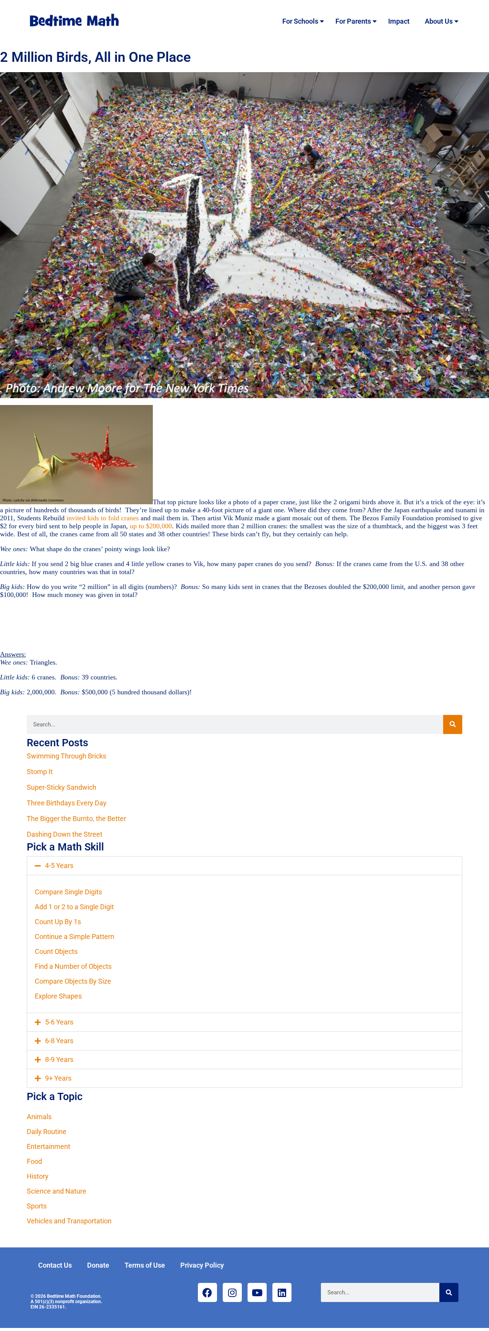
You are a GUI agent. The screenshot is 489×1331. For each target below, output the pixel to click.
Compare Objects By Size (73, 981)
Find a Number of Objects (73, 966)
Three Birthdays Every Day (67, 803)
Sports (37, 1206)
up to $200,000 (151, 526)
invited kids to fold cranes (103, 518)
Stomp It (40, 772)
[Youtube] (257, 1292)
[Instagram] (232, 1292)
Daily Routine (46, 1132)
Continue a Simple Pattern (74, 937)
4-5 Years (59, 866)
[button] (244, 866)
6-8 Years (59, 1041)
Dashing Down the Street (64, 834)
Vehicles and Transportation (69, 1221)
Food (34, 1161)
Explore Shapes (58, 996)
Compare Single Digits (68, 892)
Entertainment (48, 1146)
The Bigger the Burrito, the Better (76, 819)
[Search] (452, 724)
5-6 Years (59, 1022)
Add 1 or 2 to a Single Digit (74, 907)
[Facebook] (207, 1292)
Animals (39, 1117)
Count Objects (56, 951)
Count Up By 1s (58, 922)
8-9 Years (59, 1059)
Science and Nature (56, 1191)
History (38, 1176)
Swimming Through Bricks (66, 756)
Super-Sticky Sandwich (61, 787)
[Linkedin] (281, 1292)
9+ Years (58, 1078)
